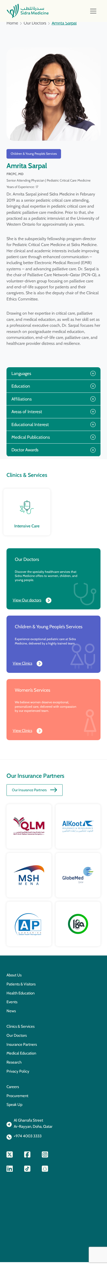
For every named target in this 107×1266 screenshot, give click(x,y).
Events (11, 1002)
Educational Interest (30, 424)
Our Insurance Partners (29, 790)
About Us (14, 975)
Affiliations (21, 399)
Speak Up (14, 1104)
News (11, 1011)
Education (20, 386)
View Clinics (22, 663)
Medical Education (21, 1053)
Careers (12, 1086)
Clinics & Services (20, 1026)
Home (12, 23)
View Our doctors (27, 600)
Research (14, 1062)
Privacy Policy (17, 1071)
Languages (21, 373)
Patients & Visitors (21, 984)
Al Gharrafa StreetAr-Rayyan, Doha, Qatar (33, 1123)
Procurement (17, 1095)
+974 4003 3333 (28, 1136)
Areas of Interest (26, 411)
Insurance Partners (21, 1044)
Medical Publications (30, 437)
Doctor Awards (24, 449)
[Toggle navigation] (93, 11)
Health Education (20, 993)
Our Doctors (35, 23)
